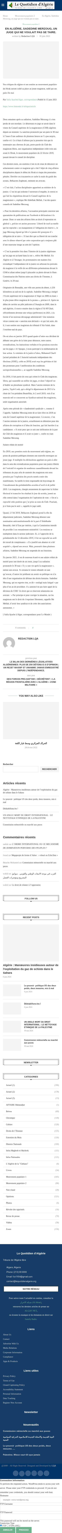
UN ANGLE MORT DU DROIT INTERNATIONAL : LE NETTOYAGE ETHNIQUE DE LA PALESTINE (40, 1024)
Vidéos (32, 1222)
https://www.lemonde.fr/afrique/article (19, 106)
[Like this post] (35, 628)
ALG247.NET (31, 1311)
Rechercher (8, 764)
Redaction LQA (28, 36)
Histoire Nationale (32, 1144)
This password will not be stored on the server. (20, 1516)
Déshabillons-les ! (10, 809)
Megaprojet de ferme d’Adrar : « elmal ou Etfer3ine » (35, 855)
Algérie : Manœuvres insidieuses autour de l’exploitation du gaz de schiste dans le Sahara (30, 969)
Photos (32, 1203)
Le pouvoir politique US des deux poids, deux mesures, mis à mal (40, 987)
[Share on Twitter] (41, 628)
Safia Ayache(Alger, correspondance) (22, 100)
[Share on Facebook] (38, 628)
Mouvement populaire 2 (25, 16)
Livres (32, 1170)
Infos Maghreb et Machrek (32, 1150)
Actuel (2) (32, 1092)
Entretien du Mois (32, 1137)
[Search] (58, 5)
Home (5, 16)
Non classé (32, 1190)
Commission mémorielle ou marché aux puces (22, 825)
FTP (4, 1526)
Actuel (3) (32, 1098)
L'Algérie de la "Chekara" (32, 1164)
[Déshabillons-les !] (12, 1009)
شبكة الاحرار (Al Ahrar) (30, 1302)
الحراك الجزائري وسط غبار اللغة (31, 743)
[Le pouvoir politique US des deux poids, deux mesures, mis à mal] (12, 990)
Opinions (32, 1196)
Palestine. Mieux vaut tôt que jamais (21, 1455)
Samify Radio (31, 1319)
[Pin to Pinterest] (44, 628)
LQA (53, 1466)
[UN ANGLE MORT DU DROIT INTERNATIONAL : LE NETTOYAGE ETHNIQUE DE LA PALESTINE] (12, 1027)
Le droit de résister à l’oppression (26, 885)
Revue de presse (32, 1216)
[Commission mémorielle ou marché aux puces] (12, 1045)
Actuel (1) (32, 1085)
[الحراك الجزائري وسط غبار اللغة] (31, 720)
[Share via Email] (47, 628)
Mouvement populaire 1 (32, 1177)
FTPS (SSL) (14, 1526)
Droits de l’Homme (32, 1131)
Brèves (32, 1111)
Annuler (7, 1530)
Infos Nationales (32, 1157)
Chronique (32, 1118)
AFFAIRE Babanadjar (32, 1105)
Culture (32, 1124)
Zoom (32, 1229)
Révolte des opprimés (32, 1209)
